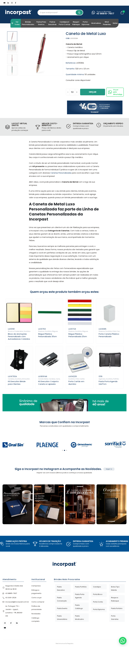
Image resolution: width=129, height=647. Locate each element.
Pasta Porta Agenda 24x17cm (108, 382)
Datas (115, 23)
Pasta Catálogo (79, 606)
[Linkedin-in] (17, 623)
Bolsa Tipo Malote (115, 588)
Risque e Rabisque (76, 23)
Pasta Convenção (62, 599)
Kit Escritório (26, 379)
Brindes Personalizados (28, 23)
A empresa (36, 586)
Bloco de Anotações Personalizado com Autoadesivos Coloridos (19, 336)
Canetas (11, 379)
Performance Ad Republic (64, 643)
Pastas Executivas (52, 23)
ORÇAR (92, 92)
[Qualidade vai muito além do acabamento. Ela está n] (80, 504)
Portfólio (116, 379)
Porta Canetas (118, 331)
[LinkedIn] (8, 3)
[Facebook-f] (11, 623)
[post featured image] (19, 312)
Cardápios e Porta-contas (64, 23)
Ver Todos (17, 23)
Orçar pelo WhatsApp (117, 92)
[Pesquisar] (79, 12)
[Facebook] (15, 3)
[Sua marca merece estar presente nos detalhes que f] (18, 504)
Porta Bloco (97, 594)
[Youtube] (4, 3)
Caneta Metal (43, 379)
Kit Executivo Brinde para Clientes (17, 382)
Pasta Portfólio (81, 587)
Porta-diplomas (85, 23)
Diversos (41, 331)
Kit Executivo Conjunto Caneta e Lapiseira (48, 382)
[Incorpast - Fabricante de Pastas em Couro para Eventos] (18, 12)
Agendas (102, 379)
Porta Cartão (80, 379)
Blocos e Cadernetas (15, 331)
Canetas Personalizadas (60, 173)
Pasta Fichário (116, 608)
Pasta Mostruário (79, 617)
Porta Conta (98, 602)
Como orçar (36, 598)
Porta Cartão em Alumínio (76, 382)
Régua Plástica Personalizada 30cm (47, 335)
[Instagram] (12, 3)
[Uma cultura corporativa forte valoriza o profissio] (111, 504)
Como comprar (37, 602)
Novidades (35, 614)
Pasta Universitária (62, 617)
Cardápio (97, 587)
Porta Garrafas (114, 617)
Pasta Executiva (61, 588)
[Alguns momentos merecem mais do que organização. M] (49, 504)
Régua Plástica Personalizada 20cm (77, 335)
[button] (19, 53)
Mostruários (96, 23)
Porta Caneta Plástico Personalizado (109, 335)
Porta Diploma (99, 609)
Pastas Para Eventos (41, 23)
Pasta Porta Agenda (79, 596)
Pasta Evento (62, 608)
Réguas (55, 331)
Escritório (27, 331)
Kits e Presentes (107, 23)
